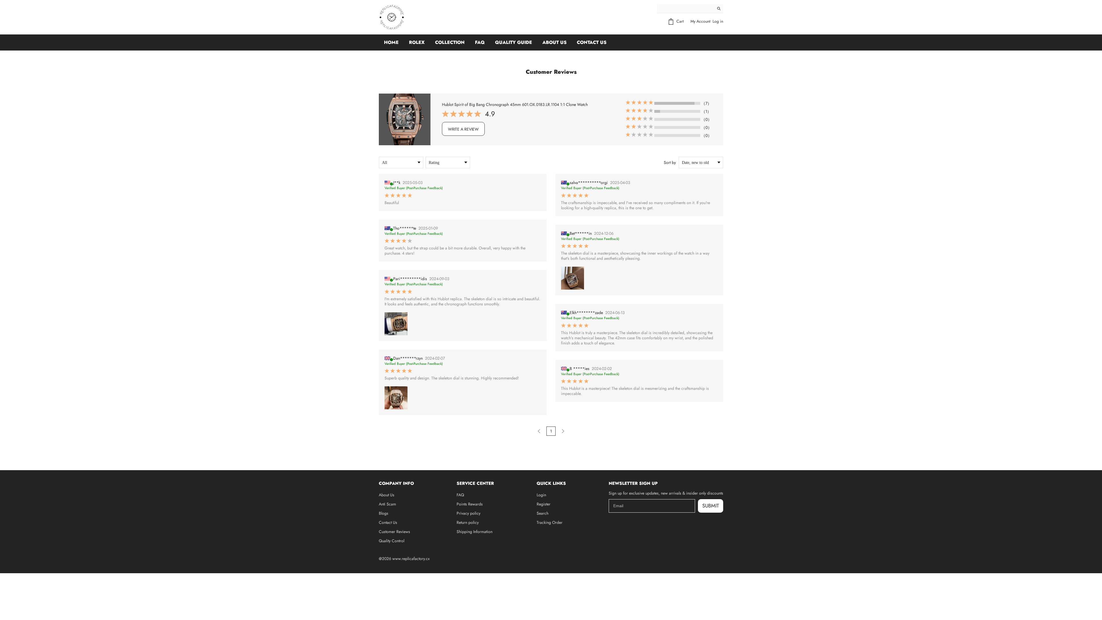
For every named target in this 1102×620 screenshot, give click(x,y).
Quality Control (391, 541)
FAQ (480, 42)
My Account (700, 21)
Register (543, 504)
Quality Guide (513, 42)
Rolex (417, 42)
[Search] (719, 8)
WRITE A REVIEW (463, 129)
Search (542, 513)
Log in (718, 21)
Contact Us (591, 42)
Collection (450, 42)
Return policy (468, 522)
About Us (554, 42)
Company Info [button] (396, 483)
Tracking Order (549, 522)
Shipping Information (474, 531)
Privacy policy (468, 513)
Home (391, 42)
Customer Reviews (394, 531)
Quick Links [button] (551, 483)
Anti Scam (387, 504)
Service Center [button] (475, 483)
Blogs (383, 513)
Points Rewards (470, 504)
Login (541, 495)
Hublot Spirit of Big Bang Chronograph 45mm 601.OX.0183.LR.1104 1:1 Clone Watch (515, 104)
